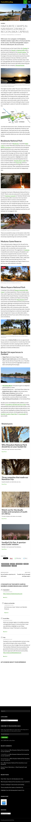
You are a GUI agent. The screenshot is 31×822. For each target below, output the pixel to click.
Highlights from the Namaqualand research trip (12, 790)
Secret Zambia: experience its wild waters (8, 574)
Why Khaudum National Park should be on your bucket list (15, 781)
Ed (1, 763)
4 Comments (18, 34)
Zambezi (14, 565)
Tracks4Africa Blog (7, 2)
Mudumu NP (19, 563)
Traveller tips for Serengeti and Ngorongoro (23, 574)
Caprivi (12, 563)
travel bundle (22, 414)
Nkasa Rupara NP (6, 565)
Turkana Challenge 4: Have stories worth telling (12, 784)
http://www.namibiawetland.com (12, 652)
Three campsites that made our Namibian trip (12, 787)
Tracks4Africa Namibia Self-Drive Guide (15, 404)
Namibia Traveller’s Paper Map (9, 414)
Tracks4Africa (10, 34)
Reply (6, 597)
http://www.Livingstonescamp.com (12, 593)
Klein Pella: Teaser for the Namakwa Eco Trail (12, 779)
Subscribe (4, 737)
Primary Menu (29, 2)
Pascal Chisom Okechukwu (7, 767)
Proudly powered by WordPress (7, 820)
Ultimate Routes (19, 65)
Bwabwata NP (5, 563)
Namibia (3, 23)
